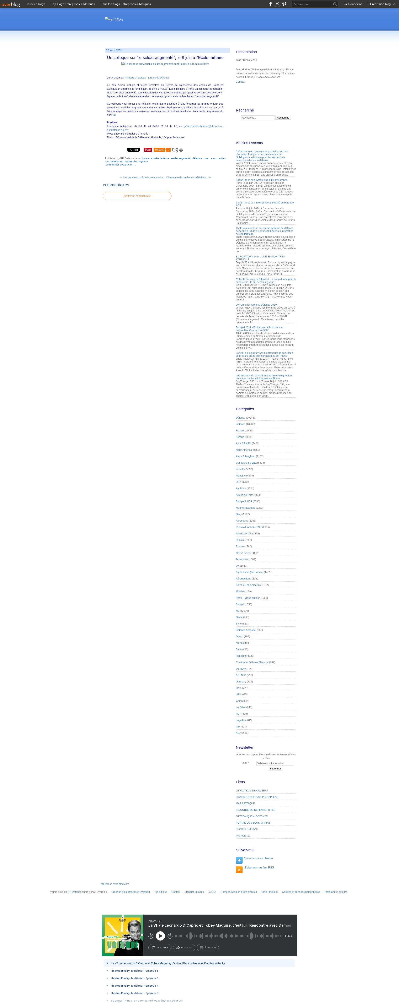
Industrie (241, 475)
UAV (238, 694)
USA (238, 482)
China (239, 700)
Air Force (241, 488)
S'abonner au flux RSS (259, 867)
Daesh (239, 636)
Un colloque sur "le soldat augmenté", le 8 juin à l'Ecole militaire (165, 57)
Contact (240, 81)
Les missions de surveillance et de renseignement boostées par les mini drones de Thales (264, 377)
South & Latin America (248, 585)
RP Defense (74, 891)
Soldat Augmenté (181, 158)
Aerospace (242, 520)
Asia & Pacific (243, 443)
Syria (239, 649)
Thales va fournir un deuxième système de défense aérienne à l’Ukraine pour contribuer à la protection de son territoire (264, 231)
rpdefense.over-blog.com (115, 884)
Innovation (117, 161)
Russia (240, 540)
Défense (197, 158)
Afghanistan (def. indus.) (249, 572)
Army (239, 733)
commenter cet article (119, 164)
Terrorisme (242, 559)
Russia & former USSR (249, 527)
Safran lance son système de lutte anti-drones (261, 180)
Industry (240, 469)
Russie (240, 546)
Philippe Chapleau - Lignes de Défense (147, 77)
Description (243, 69)
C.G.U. (212, 891)
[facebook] (270, 4)
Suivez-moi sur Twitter (258, 858)
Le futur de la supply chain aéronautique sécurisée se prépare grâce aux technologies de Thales (264, 354)
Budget (240, 604)
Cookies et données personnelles (301, 891)
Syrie (239, 623)
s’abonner (162, 947)
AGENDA (143, 161)
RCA (238, 713)
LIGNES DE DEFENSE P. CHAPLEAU (257, 797)
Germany (241, 681)
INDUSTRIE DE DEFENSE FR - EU (256, 809)
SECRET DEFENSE (247, 829)
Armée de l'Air (244, 533)
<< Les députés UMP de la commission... (142, 177)
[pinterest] (284, 4)
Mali (238, 610)
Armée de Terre (160, 158)
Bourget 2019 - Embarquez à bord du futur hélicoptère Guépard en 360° (259, 329)
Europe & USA (244, 501)
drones (240, 643)
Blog (238, 60)
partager (186, 947)
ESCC (214, 158)
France (145, 158)
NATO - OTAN (243, 552)
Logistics (241, 720)
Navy (239, 514)
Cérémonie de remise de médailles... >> (188, 177)
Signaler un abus (194, 891)
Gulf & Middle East (246, 462)
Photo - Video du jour (248, 597)
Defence (240, 424)
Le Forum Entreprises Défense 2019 (256, 304)
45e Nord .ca (243, 835)
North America (244, 449)
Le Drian (241, 707)
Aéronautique (243, 578)
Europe (240, 437)
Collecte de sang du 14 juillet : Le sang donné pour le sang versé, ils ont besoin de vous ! (266, 281)
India (238, 688)
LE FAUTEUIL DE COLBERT (252, 790)
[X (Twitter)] (277, 4)
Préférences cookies (335, 891)
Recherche (131, 161)
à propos (210, 947)
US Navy (241, 668)
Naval (239, 617)
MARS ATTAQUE (245, 803)
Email (244, 763)
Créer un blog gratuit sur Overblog (130, 891)
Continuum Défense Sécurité (252, 662)
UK (237, 565)
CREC (206, 158)
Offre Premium (269, 891)
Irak (238, 726)
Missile (240, 591)
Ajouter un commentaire (137, 196)
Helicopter (242, 655)
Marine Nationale (245, 507)
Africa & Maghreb (245, 456)
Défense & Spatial (246, 630)
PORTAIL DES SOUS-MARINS (253, 822)
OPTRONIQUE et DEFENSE (252, 816)
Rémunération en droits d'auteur (239, 891)
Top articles (160, 891)
